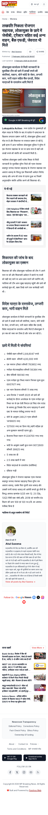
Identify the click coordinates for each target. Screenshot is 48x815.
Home (4, 19)
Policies (33, 744)
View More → (38, 648)
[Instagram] (24, 772)
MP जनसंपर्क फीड (34, 749)
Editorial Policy (15, 726)
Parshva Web (35, 790)
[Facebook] (10, 772)
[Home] (3, 12)
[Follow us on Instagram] (42, 597)
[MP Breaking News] (9, 4)
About (11, 744)
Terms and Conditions (16, 749)
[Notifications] (44, 4)
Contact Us (23, 744)
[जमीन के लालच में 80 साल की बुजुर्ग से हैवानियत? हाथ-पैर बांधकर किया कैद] (36, 237)
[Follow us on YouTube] (24, 602)
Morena (13, 19)
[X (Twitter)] (17, 772)
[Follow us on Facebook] (34, 597)
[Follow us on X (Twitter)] (38, 597)
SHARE (41, 52)
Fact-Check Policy (18, 730)
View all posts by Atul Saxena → (20, 582)
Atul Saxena (17, 52)
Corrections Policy (31, 726)
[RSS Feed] (38, 772)
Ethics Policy (32, 730)
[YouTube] (31, 772)
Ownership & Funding (24, 735)
